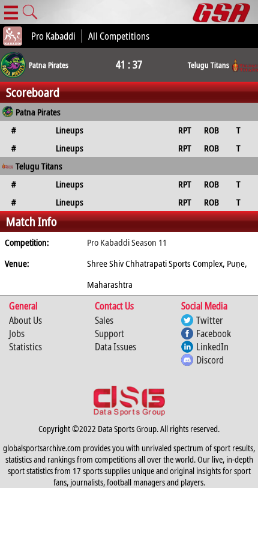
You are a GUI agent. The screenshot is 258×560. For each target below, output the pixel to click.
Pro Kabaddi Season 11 (127, 242)
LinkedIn (212, 346)
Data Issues (115, 346)
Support (109, 333)
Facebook (213, 333)
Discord (210, 360)
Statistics (25, 346)
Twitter (209, 320)
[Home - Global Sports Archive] (225, 12)
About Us (25, 320)
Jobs (17, 333)
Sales (104, 320)
